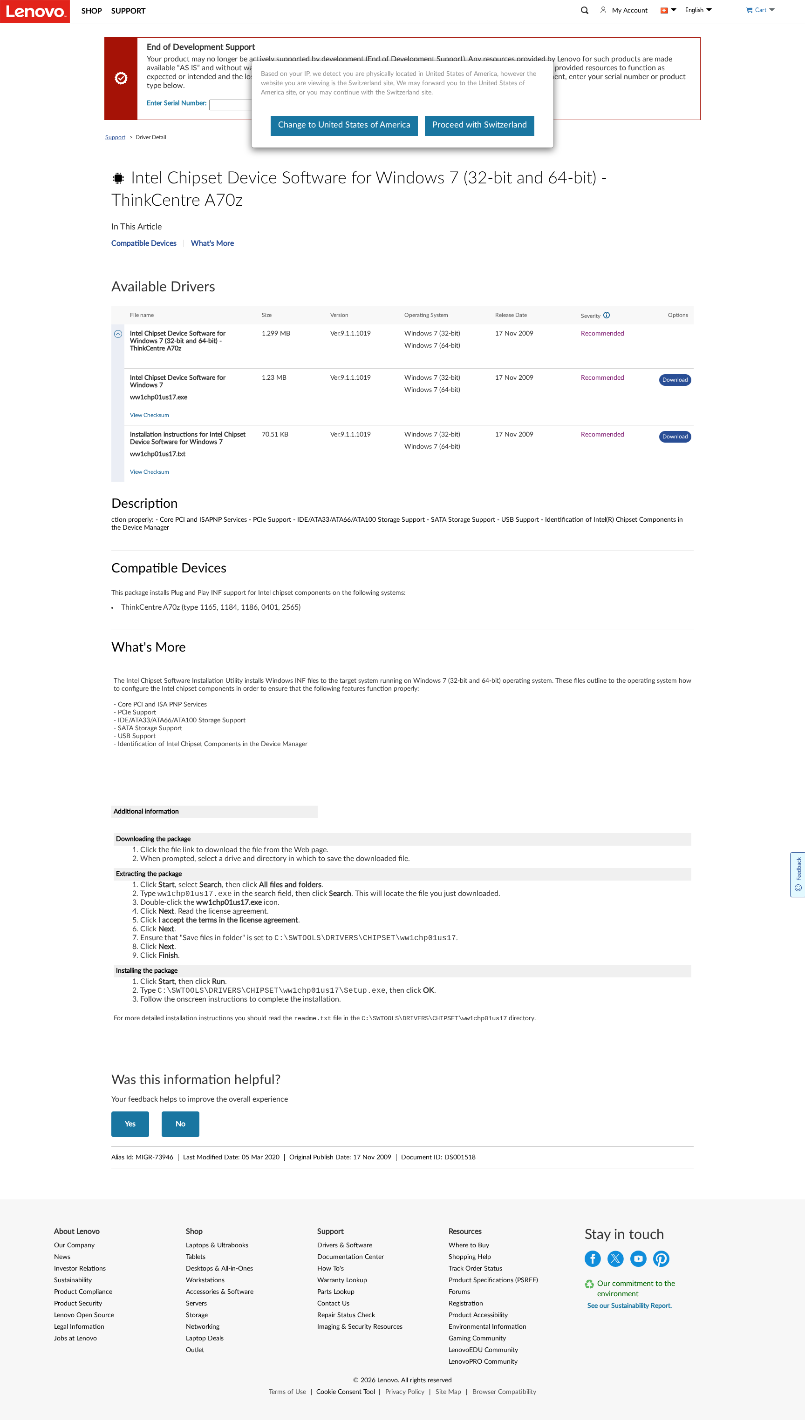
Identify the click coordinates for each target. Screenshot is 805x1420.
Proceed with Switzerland (479, 125)
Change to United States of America (344, 125)
